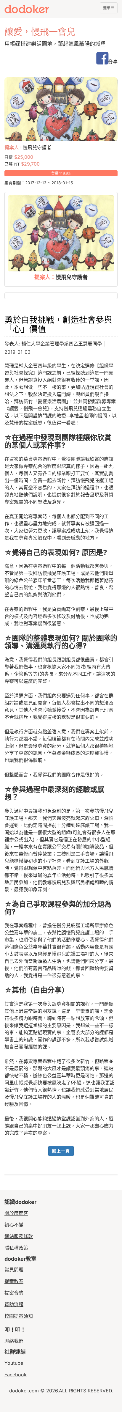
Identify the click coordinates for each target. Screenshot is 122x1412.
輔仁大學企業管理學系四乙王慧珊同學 (61, 344)
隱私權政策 (16, 1248)
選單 (107, 9)
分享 (113, 62)
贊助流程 (13, 1304)
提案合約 (13, 1293)
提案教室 (13, 1281)
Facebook (15, 1375)
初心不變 (13, 1225)
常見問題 (13, 1270)
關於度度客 (16, 1213)
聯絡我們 (13, 1341)
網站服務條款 (18, 1236)
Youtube (13, 1363)
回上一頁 (61, 1151)
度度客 (37, 9)
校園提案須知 (18, 1316)
